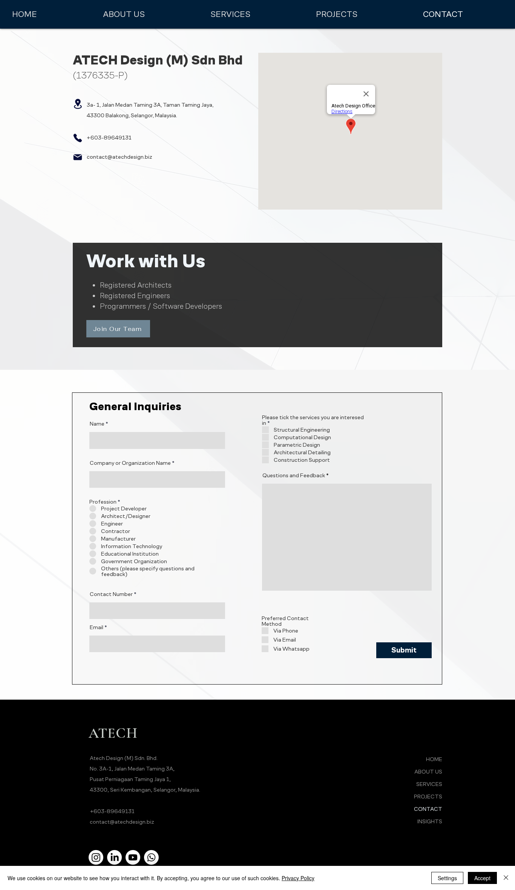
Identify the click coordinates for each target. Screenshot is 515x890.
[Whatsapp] (151, 857)
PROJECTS (428, 796)
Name (97, 423)
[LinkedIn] (114, 857)
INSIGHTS (429, 821)
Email (96, 627)
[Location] (78, 104)
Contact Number (111, 594)
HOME (434, 759)
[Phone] (78, 138)
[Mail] (78, 157)
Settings (447, 878)
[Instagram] (96, 857)
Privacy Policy (298, 878)
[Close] (505, 878)
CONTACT (428, 809)
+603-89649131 (112, 811)
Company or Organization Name (130, 463)
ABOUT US (428, 771)
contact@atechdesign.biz (119, 156)
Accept (482, 878)
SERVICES (429, 784)
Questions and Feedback (293, 475)
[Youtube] (133, 857)
